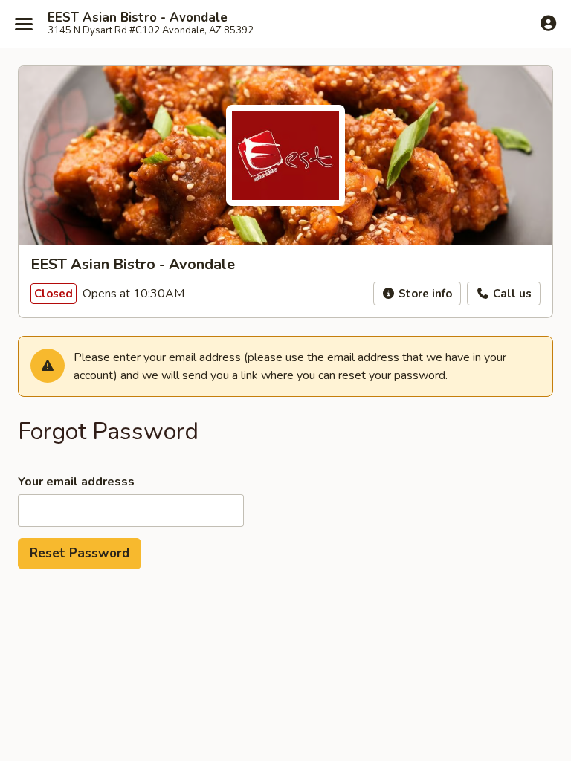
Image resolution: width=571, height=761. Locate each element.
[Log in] (548, 23)
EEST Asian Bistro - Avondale (138, 17)
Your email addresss (76, 481)
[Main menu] (24, 24)
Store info (424, 293)
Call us (511, 293)
